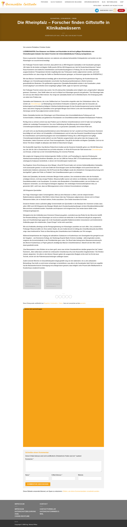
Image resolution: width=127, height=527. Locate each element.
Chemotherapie (36, 104)
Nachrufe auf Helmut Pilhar (113, 5)
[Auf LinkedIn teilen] (70, 296)
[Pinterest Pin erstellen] (66, 296)
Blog (16, 521)
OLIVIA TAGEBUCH (56, 2)
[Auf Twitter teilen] (60, 296)
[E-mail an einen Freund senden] (63, 296)
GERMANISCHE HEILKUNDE (73, 2)
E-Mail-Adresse (57, 475)
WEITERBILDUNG (112, 2)
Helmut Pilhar (77, 35)
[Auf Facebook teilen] (56, 296)
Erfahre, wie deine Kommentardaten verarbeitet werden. (81, 491)
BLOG (104, 2)
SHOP (122, 2)
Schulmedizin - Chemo (69, 18)
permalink (83, 303)
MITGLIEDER (97, 5)
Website (80, 475)
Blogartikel (55, 18)
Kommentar (29, 459)
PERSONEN (44, 2)
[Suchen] (125, 5)
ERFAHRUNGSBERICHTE (91, 2)
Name (27, 475)
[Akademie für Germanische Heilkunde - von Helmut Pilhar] (19, 4)
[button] (108, 10)
